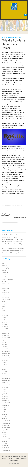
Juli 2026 (4, 317)
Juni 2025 (4, 342)
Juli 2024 (4, 362)
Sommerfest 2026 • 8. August (9, 237)
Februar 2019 (5, 445)
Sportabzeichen (6, 299)
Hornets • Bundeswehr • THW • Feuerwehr (13, 239)
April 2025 (4, 344)
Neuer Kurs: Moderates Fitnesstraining (12, 244)
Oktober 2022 (5, 405)
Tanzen (4, 301)
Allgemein (14, 205)
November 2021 (6, 423)
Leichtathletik (5, 288)
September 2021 (6, 427)
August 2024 (5, 360)
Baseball (4, 274)
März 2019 (4, 443)
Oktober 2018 (5, 448)
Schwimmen (5, 295)
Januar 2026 (5, 328)
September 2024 (6, 358)
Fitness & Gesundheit (7, 279)
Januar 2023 (5, 398)
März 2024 (4, 371)
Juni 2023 (4, 389)
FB (18, 458)
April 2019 (4, 441)
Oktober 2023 (5, 382)
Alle (3, 263)
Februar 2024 (5, 373)
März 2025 (4, 346)
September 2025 (6, 337)
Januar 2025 (5, 349)
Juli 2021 (4, 432)
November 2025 (6, 333)
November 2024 (6, 353)
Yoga (3, 308)
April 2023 (4, 394)
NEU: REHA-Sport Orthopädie (9, 235)
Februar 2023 (5, 396)
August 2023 (5, 387)
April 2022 (4, 414)
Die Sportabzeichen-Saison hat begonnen (13, 248)
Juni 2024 (4, 364)
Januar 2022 (5, 418)
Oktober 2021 (5, 425)
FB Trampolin (14, 460)
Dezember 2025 (6, 331)
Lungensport (5, 290)
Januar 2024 (5, 376)
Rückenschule (5, 292)
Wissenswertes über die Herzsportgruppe (12, 250)
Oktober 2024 (5, 355)
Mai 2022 (4, 412)
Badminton (5, 272)
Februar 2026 (5, 326)
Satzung (3, 458)
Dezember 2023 (6, 378)
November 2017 (6, 450)
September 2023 (6, 385)
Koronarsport (5, 286)
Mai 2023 (4, 391)
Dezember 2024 (6, 351)
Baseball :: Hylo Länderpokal (9, 246)
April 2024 (4, 369)
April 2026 (4, 322)
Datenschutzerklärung (20, 456)
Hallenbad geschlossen (20, 217)
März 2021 (4, 436)
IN (14, 458)
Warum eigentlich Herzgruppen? (10, 253)
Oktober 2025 (5, 335)
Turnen (3, 306)
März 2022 (4, 416)
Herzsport (4, 281)
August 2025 (5, 340)
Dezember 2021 (6, 421)
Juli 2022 (4, 409)
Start (3, 456)
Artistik (4, 270)
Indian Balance (5, 283)
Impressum (9, 456)
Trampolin (4, 304)
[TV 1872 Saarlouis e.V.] (14, 3)
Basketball (19, 205)
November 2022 (6, 403)
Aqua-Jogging (5, 268)
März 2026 (4, 324)
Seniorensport (5, 297)
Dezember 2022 (6, 400)
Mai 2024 (4, 367)
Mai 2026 (4, 320)
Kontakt (10, 458)
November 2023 (6, 380)
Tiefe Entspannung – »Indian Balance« (12, 241)
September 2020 (6, 439)
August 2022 (5, 407)
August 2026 (5, 315)
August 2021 (5, 430)
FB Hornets (24, 458)
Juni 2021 (4, 434)
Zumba (3, 310)
